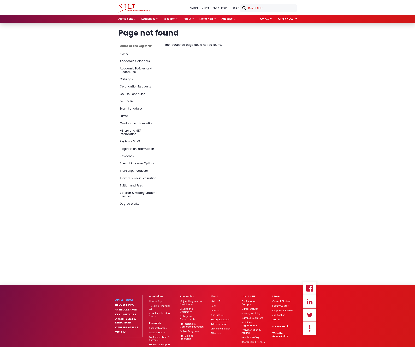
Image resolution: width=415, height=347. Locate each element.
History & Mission (220, 319)
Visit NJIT (215, 301)
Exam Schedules (131, 109)
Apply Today (124, 300)
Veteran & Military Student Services (138, 194)
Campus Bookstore (252, 317)
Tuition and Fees (131, 185)
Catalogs (126, 79)
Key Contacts (125, 314)
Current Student (281, 301)
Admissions (156, 296)
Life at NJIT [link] (206, 18)
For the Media (280, 326)
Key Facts (216, 310)
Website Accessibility (280, 335)
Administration (219, 324)
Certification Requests (135, 86)
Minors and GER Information (130, 132)
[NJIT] (134, 8)
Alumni (276, 319)
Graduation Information (136, 123)
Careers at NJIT (126, 327)
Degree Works (129, 204)
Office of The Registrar (136, 46)
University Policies (221, 328)
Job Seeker (278, 315)
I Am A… (276, 296)
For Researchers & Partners (159, 338)
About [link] (187, 18)
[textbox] (268, 8)
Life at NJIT (248, 296)
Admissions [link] (125, 18)
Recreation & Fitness (253, 342)
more (309, 328)
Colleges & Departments (187, 318)
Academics (187, 296)
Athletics (216, 333)
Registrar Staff (130, 141)
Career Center (250, 308)
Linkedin (309, 301)
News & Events (157, 332)
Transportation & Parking (251, 331)
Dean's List (127, 101)
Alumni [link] (194, 7)
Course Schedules (132, 94)
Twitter (309, 315)
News (214, 305)
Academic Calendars (135, 61)
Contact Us (217, 315)
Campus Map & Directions (125, 321)
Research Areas (158, 328)
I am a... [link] (264, 19)
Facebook (309, 288)
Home (124, 54)
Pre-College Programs (186, 337)
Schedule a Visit (127, 309)
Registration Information (137, 149)
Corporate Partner (282, 310)
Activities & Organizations (249, 324)
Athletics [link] (227, 18)
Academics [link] (148, 18)
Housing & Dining (251, 313)
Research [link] (169, 18)
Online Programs (189, 331)
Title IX (120, 332)
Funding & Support (159, 344)
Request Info (124, 304)
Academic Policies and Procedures (136, 70)
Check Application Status (159, 315)
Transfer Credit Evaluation (138, 178)
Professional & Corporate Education (192, 325)
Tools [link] (234, 7)
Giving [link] (205, 7)
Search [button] (244, 8)
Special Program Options (137, 163)
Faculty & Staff (280, 305)
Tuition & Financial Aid (159, 307)
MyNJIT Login (220, 7)
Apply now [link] (285, 19)
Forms (124, 116)
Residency (127, 156)
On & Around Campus (249, 303)
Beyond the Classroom (186, 310)
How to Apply (156, 301)
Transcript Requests (134, 171)
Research (155, 323)
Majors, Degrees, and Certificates (191, 303)
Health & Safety (250, 337)
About (214, 296)
